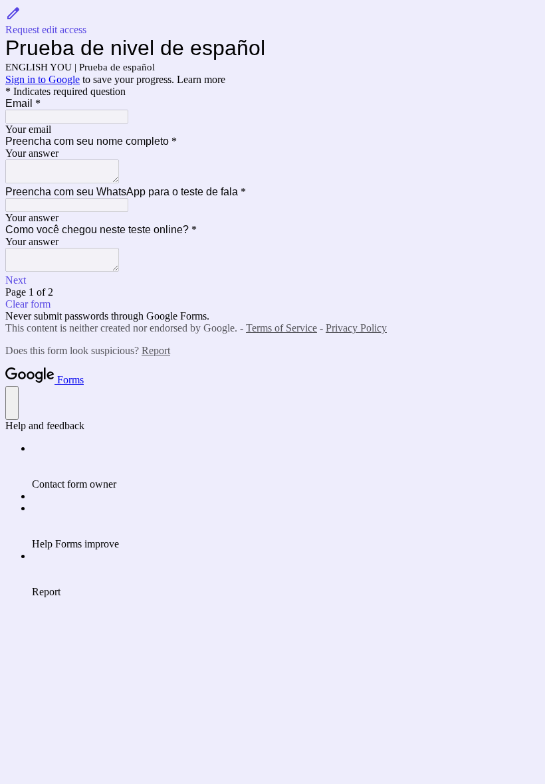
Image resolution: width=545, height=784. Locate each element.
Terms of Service (281, 328)
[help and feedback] (12, 403)
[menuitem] (286, 466)
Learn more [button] (201, 79)
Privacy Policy (356, 328)
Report (156, 350)
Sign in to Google (42, 79)
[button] (272, 20)
